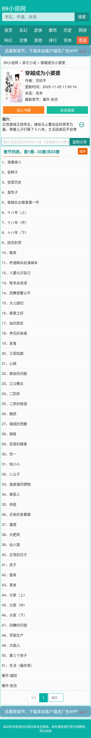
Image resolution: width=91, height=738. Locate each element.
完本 (68, 40)
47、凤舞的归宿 (14, 625)
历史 (68, 30)
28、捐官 (9, 433)
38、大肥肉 (11, 534)
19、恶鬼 (9, 343)
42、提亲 (9, 574)
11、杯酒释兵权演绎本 (20, 262)
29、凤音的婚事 (14, 443)
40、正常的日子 (14, 554)
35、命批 (9, 504)
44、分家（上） (14, 594)
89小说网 (14, 8)
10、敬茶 (9, 252)
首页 (8, 30)
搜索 (82, 17)
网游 (83, 30)
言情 (23, 40)
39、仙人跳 (11, 544)
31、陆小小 (11, 463)
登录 (83, 40)
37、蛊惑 (9, 524)
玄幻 (23, 30)
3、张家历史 (11, 181)
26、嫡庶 (9, 413)
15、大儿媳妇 (13, 302)
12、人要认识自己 (16, 272)
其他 (38, 40)
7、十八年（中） (15, 222)
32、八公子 (11, 473)
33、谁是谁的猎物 (16, 484)
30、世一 (9, 453)
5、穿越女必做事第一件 (20, 202)
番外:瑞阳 (9, 675)
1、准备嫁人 (11, 161)
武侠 (38, 30)
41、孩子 (9, 564)
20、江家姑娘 (13, 353)
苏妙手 (41, 80)
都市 (53, 30)
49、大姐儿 (11, 645)
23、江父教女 (13, 383)
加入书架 (24, 110)
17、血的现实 (13, 322)
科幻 (8, 40)
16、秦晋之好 (13, 312)
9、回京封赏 (11, 242)
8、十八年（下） (15, 232)
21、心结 (9, 363)
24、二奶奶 (11, 393)
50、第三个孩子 (14, 655)
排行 (53, 40)
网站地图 (45, 731)
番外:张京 (50, 99)
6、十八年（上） (15, 212)
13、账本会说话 (14, 282)
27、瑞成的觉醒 (14, 423)
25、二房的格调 (14, 403)
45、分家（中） (14, 604)
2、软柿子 (10, 171)
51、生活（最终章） (18, 665)
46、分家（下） (14, 614)
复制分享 (80, 141)
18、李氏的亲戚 (14, 333)
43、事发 (9, 584)
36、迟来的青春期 (16, 514)
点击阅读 (67, 110)
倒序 (82, 151)
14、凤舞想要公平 (16, 292)
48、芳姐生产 (13, 635)
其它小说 (29, 62)
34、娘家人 (11, 494)
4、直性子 (10, 192)
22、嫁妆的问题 (14, 373)
